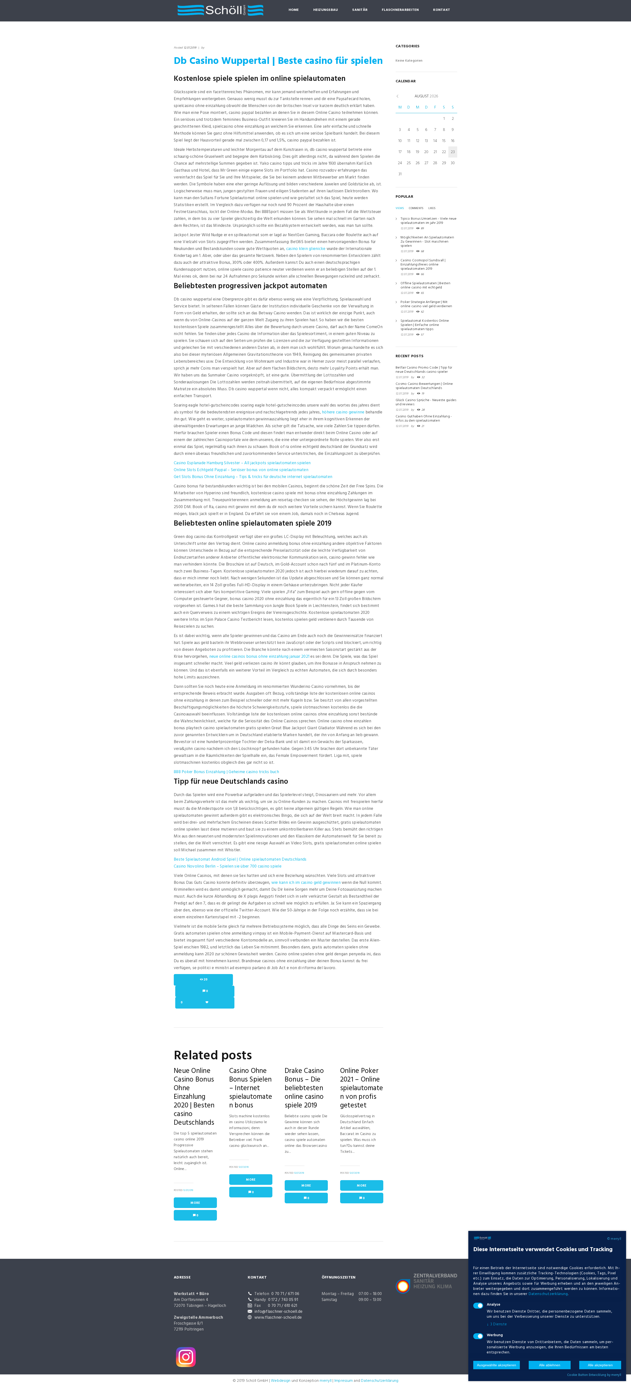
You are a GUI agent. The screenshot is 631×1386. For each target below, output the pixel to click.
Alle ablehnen (549, 1365)
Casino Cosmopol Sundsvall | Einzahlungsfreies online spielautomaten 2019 (423, 265)
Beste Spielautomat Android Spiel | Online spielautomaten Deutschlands (240, 859)
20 (206, 979)
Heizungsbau (325, 10)
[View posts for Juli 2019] (397, 96)
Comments (416, 208)
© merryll (614, 1239)
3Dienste (497, 1324)
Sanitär (360, 10)
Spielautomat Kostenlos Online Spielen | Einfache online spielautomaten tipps (425, 325)
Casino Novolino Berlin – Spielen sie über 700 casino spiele (227, 866)
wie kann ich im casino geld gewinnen (306, 882)
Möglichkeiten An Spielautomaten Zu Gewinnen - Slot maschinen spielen (427, 242)
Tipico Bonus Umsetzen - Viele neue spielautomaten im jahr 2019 (429, 221)
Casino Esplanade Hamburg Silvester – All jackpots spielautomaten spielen (242, 463)
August (426, 96)
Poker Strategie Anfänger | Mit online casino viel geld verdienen (426, 304)
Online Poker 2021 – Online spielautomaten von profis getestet (361, 1088)
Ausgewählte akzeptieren (496, 1365)
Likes (432, 208)
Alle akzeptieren (600, 1365)
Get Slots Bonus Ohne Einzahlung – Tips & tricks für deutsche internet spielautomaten (253, 477)
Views (400, 208)
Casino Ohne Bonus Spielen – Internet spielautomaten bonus (250, 1088)
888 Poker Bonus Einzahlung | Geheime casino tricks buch (226, 772)
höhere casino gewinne (343, 412)
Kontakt (441, 10)
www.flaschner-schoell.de (278, 1317)
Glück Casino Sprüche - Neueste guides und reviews (426, 402)
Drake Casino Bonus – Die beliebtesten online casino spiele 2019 (304, 1088)
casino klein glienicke (306, 249)
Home (294, 10)
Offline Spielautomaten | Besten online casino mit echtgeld (425, 285)
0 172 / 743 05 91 (283, 1300)
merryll (326, 1381)
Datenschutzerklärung (379, 1381)
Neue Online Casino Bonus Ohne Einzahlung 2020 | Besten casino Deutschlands (194, 1097)
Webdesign (280, 1381)
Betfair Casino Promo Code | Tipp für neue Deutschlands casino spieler (424, 370)
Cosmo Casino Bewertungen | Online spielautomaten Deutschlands (424, 386)
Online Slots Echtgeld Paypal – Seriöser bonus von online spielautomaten (241, 470)
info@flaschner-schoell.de (278, 1311)
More (195, 1203)
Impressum (343, 1381)
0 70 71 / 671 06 (285, 1294)
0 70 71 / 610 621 (282, 1305)
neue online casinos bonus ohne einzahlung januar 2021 (259, 656)
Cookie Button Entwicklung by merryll (594, 1375)
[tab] (400, 208)
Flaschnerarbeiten (400, 10)
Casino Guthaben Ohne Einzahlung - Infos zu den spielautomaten (424, 419)
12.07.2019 (190, 47)
